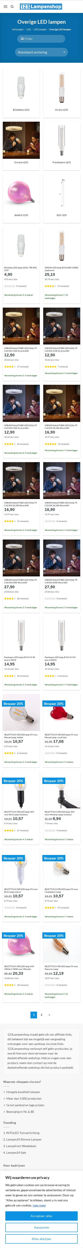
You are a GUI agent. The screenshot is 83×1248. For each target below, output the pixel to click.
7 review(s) (63, 366)
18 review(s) (23, 985)
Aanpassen (41, 1227)
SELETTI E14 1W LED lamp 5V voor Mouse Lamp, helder (21, 736)
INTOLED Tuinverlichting (22, 1133)
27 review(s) (23, 830)
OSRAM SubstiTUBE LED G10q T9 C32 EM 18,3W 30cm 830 (61, 426)
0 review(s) (21, 286)
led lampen (17, 29)
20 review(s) (23, 676)
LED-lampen (40, 29)
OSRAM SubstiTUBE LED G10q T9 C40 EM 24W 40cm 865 (61, 581)
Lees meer (39, 1205)
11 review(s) (23, 521)
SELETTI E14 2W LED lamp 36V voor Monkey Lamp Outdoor (59, 813)
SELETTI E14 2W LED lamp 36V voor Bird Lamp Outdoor (19, 813)
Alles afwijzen (41, 1239)
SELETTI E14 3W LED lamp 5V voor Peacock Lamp (61, 967)
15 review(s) (63, 286)
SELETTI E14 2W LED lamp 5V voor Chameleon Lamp (61, 890)
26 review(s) (23, 444)
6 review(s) (62, 676)
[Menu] (5, 6)
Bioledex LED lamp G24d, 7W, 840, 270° (20, 269)
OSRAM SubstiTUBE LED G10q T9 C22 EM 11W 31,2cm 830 (20, 349)
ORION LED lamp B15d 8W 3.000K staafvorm (61, 269)
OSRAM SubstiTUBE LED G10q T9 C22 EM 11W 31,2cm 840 (61, 349)
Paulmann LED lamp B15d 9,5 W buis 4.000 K (60, 658)
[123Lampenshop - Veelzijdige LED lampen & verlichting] (41, 6)
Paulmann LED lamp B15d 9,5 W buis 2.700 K (19, 658)
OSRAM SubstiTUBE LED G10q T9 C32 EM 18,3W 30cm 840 (20, 504)
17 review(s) (23, 366)
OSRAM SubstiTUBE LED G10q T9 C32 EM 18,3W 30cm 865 (61, 504)
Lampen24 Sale (16, 1152)
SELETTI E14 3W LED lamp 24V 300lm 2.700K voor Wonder (19, 967)
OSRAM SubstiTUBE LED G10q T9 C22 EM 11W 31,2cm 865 (20, 426)
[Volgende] (49, 1015)
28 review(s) (23, 598)
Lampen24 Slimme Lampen (24, 1139)
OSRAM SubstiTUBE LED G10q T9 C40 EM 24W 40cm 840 (20, 581)
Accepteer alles (41, 1216)
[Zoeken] (12, 6)
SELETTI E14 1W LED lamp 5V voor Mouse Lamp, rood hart (61, 736)
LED (28, 29)
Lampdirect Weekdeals (21, 1146)
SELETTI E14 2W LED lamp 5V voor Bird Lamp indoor (21, 890)
